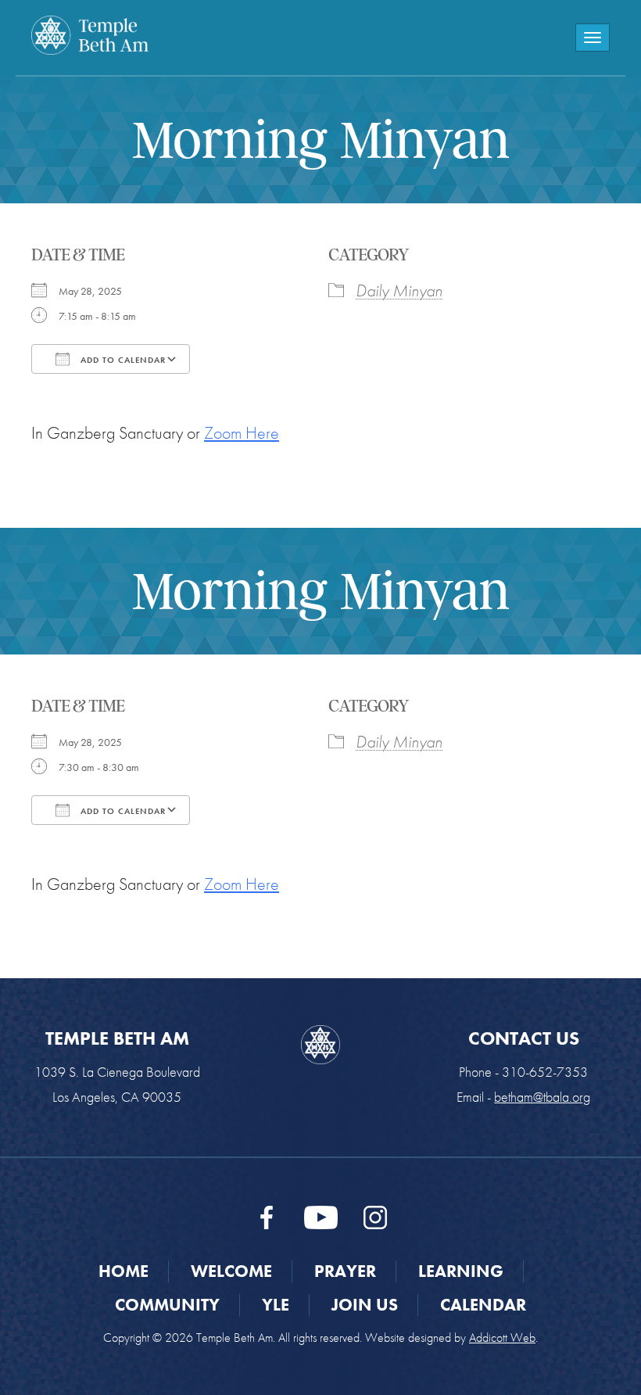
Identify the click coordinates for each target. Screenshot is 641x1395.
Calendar (483, 1304)
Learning (460, 1271)
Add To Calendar (121, 359)
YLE (275, 1304)
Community (167, 1304)
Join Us (364, 1304)
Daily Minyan (399, 290)
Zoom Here (241, 432)
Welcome (231, 1271)
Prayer (345, 1271)
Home (123, 1271)
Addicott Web (502, 1337)
